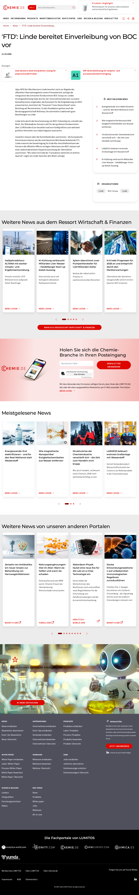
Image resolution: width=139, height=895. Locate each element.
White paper (38, 801)
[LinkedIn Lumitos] (135, 879)
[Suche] (74, 7)
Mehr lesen (66, 390)
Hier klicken (79, 374)
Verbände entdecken (42, 734)
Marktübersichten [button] (50, 18)
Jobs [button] (79, 18)
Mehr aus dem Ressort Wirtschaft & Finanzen (69, 327)
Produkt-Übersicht (72, 743)
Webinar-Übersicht (41, 768)
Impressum (7, 879)
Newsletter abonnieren (114, 365)
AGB (19, 879)
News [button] (6, 18)
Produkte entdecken (72, 726)
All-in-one (37, 814)
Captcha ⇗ (87, 377)
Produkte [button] (32, 18)
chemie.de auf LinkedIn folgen (120, 753)
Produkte (37, 797)
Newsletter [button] (111, 18)
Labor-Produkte (70, 730)
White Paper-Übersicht (12, 776)
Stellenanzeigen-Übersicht (76, 772)
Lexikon (5, 792)
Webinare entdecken (42, 759)
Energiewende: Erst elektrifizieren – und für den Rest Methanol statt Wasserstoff (118, 109)
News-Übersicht (9, 739)
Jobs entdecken (70, 759)
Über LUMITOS (32, 870)
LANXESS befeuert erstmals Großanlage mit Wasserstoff (115, 150)
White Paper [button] (68, 18)
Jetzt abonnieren (119, 746)
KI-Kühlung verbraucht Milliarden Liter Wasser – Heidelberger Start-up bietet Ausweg (118, 162)
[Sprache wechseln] (133, 18)
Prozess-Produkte (71, 734)
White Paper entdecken (12, 759)
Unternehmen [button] (18, 18)
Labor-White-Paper (11, 763)
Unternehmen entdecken (44, 726)
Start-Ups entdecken (42, 730)
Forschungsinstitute (11, 801)
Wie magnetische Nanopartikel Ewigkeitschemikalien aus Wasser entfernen (117, 123)
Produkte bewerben (72, 739)
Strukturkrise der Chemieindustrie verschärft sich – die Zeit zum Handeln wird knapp (118, 137)
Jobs (35, 805)
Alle (31, 7)
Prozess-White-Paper (12, 768)
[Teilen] (128, 18)
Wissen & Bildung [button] (93, 18)
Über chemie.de (50, 870)
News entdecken (9, 726)
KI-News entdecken (27, 702)
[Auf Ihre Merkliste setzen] (123, 18)
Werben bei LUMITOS (11, 870)
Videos (5, 805)
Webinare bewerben (42, 763)
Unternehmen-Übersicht (44, 743)
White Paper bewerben (12, 772)
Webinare (37, 810)
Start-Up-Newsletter (11, 734)
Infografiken (7, 797)
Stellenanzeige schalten (74, 768)
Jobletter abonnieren (73, 763)
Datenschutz (32, 879)
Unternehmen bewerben (44, 739)
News (35, 792)
